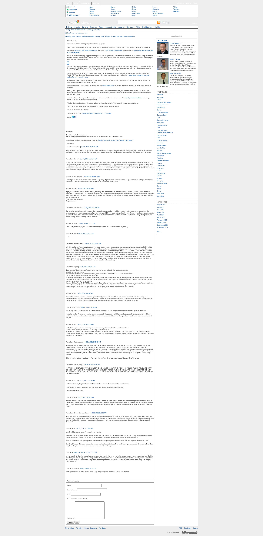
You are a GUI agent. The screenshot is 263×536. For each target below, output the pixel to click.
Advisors (160, 95)
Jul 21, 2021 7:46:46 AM (85, 293)
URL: (68, 494)
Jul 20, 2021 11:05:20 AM (89, 147)
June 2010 (160, 210)
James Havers (175, 59)
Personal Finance (163, 161)
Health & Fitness (116, 11)
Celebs (92, 11)
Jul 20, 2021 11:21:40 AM (88, 159)
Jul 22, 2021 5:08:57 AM (86, 397)
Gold (158, 138)
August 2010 (161, 205)
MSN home (180, 3)
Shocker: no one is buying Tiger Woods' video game (115, 140)
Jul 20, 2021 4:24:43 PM (92, 176)
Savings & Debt (110, 27)
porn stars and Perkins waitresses (86, 50)
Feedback (187, 528)
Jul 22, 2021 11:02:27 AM (99, 413)
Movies (134, 11)
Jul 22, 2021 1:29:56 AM (92, 365)
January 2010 (161, 222)
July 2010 (160, 207)
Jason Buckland (175, 73)
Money (76, 3)
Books (159, 100)
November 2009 (162, 227)
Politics (159, 163)
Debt (158, 117)
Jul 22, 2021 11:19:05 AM (84, 428)
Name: (69, 485)
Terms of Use (69, 528)
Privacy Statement (91, 528)
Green (113, 9)
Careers (92, 9)
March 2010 (161, 217)
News (154, 7)
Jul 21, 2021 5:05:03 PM (93, 342)
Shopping (155, 9)
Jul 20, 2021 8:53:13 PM (86, 233)
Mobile (134, 7)
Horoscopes (115, 13)
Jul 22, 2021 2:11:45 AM (87, 380)
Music (133, 15)
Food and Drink (162, 130)
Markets (159, 150)
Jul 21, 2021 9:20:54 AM (89, 307)
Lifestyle (96, 3)
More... (159, 231)
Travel (154, 15)
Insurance (121, 27)
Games (113, 7)
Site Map (157, 27)
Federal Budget (162, 125)
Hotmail (188, 3)
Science (159, 178)
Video (195, 3)
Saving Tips (161, 173)
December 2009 (162, 225)
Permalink (108, 113)
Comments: (71, 518)
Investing (77, 27)
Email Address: (72, 490)
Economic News (162, 120)
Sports (154, 11)
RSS (180, 528)
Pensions (160, 158)
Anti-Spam (102, 528)
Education (160, 122)
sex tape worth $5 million (114, 50)
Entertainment (85, 3)
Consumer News (87, 113)
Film (158, 127)
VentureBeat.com (108, 85)
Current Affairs (98, 113)
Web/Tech (160, 193)
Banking (85, 27)
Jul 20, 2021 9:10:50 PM (93, 244)
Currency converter (93, 30)
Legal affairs (161, 148)
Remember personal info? (78, 499)
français (194, 23)
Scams (159, 176)
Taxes (101, 27)
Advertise (79, 528)
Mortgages (160, 155)
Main (102, 36)
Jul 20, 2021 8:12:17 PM (87, 223)
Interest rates (161, 145)
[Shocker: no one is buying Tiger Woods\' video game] (75, 117)
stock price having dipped (133, 98)
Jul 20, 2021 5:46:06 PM (86, 188)
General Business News (165, 133)
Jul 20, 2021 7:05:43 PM (91, 208)
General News (162, 135)
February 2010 (162, 220)
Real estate (161, 165)
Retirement (93, 27)
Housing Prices (162, 140)
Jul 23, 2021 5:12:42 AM (89, 452)
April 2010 (160, 215)
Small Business (147, 27)
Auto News (160, 97)
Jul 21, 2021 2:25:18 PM (86, 324)
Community (130, 27)
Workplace (160, 196)
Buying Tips (161, 107)
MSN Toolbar (136, 13)
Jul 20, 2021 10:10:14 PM (87, 267)
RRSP (159, 171)
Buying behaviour (162, 105)
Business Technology (164, 102)
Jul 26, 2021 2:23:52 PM (88, 468)
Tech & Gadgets (157, 13)
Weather (176, 9)
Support (195, 528)
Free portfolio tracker (78, 30)
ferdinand (77, 452)
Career (159, 110)
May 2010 (160, 212)
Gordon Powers (175, 43)
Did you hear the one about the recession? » (120, 36)
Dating (92, 13)
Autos (69, 3)
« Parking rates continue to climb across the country (82, 36)
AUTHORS (162, 40)
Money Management (164, 153)
